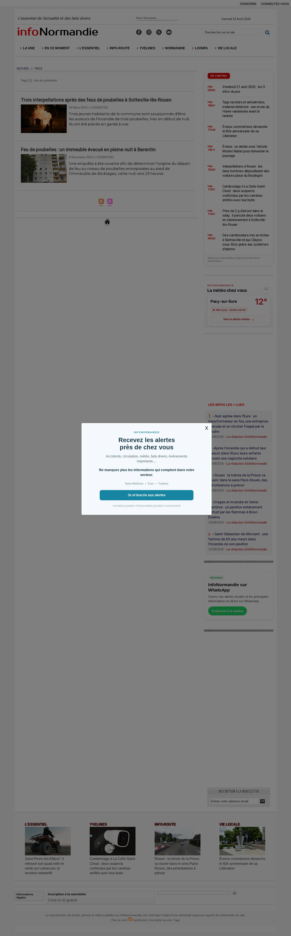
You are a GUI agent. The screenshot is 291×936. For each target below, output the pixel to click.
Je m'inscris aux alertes (147, 495)
